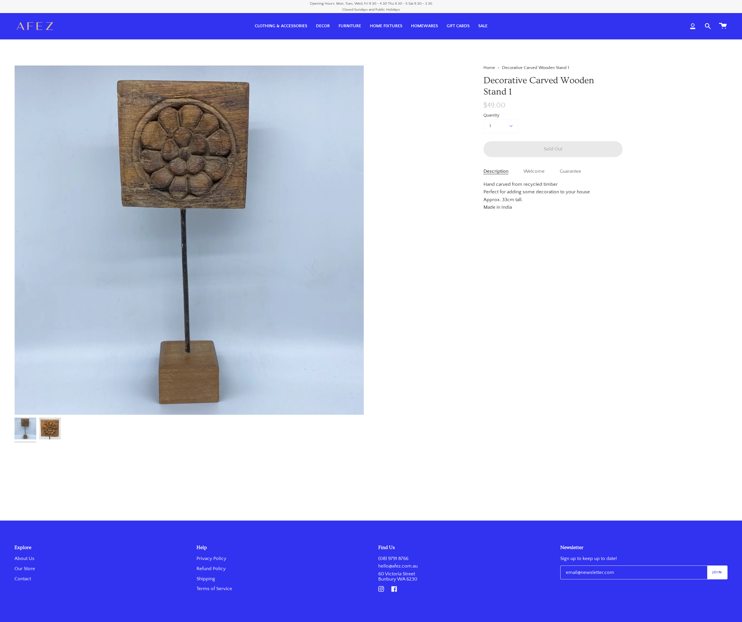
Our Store (24, 568)
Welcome (534, 171)
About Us (24, 558)
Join (717, 572)
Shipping (206, 578)
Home (489, 68)
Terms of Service (214, 588)
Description (495, 171)
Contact (22, 578)
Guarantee (570, 171)
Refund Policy (211, 568)
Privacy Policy (211, 558)
